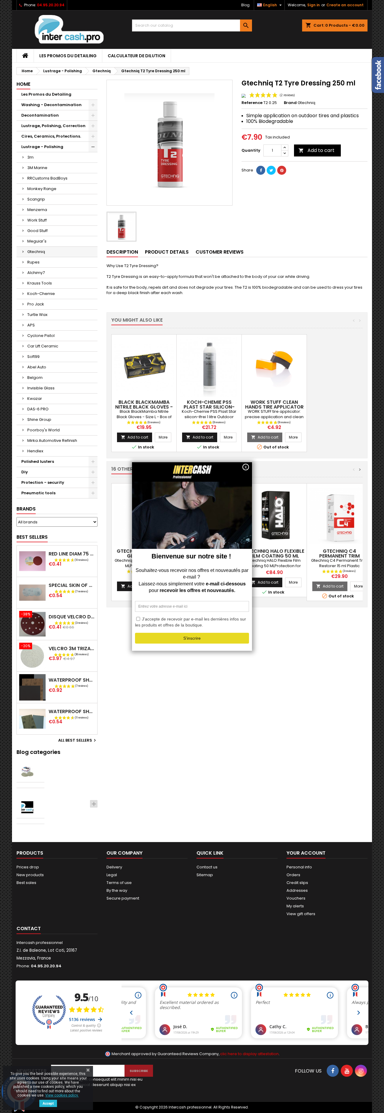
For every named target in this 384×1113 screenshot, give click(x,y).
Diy (24, 472)
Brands (26, 508)
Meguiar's (36, 241)
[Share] (260, 170)
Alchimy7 (36, 272)
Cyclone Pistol (41, 335)
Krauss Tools (39, 283)
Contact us (207, 867)
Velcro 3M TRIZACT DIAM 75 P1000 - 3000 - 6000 (72, 648)
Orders (293, 875)
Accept (48, 1103)
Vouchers (295, 898)
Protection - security (42, 482)
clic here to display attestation (249, 1053)
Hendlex (35, 451)
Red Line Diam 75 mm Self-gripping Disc (72, 554)
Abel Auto (36, 367)
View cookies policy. (62, 1095)
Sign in (313, 4)
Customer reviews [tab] (220, 251)
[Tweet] (271, 170)
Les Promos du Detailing (68, 56)
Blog (245, 4)
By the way (116, 890)
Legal (111, 875)
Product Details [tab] (167, 251)
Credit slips (297, 882)
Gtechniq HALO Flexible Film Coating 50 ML (274, 553)
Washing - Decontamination (51, 105)
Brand (290, 103)
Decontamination (40, 115)
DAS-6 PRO (38, 409)
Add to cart (316, 150)
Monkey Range (41, 189)
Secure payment (122, 898)
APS (31, 325)
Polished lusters (37, 461)
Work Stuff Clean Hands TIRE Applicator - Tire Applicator (274, 407)
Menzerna (37, 210)
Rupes (33, 262)
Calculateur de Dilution (136, 56)
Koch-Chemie (41, 293)
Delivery (114, 867)
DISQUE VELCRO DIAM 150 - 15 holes (72, 617)
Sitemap (204, 875)
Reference (252, 103)
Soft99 (33, 356)
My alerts (295, 906)
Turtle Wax (37, 314)
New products (30, 875)
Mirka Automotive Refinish (52, 440)
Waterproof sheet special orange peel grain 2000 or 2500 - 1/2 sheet (72, 711)
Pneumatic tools (38, 493)
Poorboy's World (43, 430)
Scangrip (36, 199)
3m (30, 157)
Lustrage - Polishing (42, 147)
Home (23, 84)
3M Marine (37, 168)
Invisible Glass (41, 388)
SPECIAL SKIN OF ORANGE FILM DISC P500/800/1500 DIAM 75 (72, 585)
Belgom (35, 377)
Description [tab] (122, 251)
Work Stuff (37, 220)
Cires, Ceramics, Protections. (51, 136)
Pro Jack (35, 304)
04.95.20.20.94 (50, 4)
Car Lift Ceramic (42, 346)
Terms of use (119, 882)
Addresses (297, 890)
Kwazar (34, 398)
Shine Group (39, 419)
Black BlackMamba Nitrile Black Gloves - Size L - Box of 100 (144, 407)
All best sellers (78, 740)
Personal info (299, 867)
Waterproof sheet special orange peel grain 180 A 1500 (72, 680)
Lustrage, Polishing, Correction (53, 126)
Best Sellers (32, 537)
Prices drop (27, 867)
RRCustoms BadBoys (47, 178)
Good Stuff (37, 231)
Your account (306, 853)
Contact (28, 928)
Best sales (26, 882)
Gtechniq (36, 251)
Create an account (345, 4)
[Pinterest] (281, 170)
